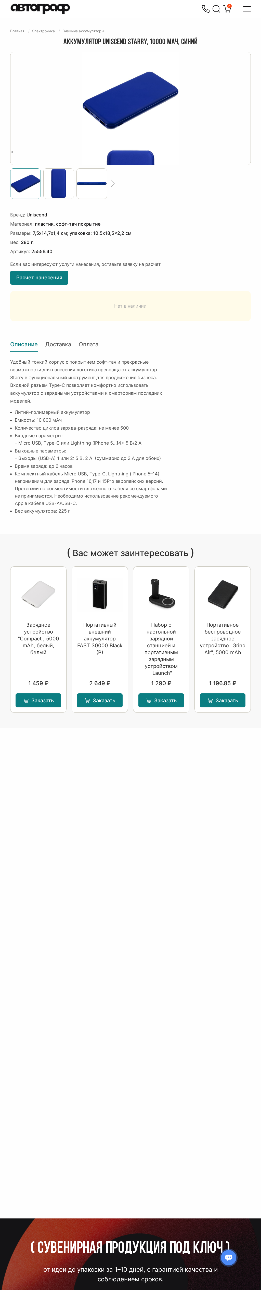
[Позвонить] (206, 9)
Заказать (42, 700)
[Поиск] (216, 9)
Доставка (58, 344)
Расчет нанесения (39, 278)
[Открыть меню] (247, 8)
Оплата (88, 344)
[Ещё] (113, 183)
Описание (24, 344)
